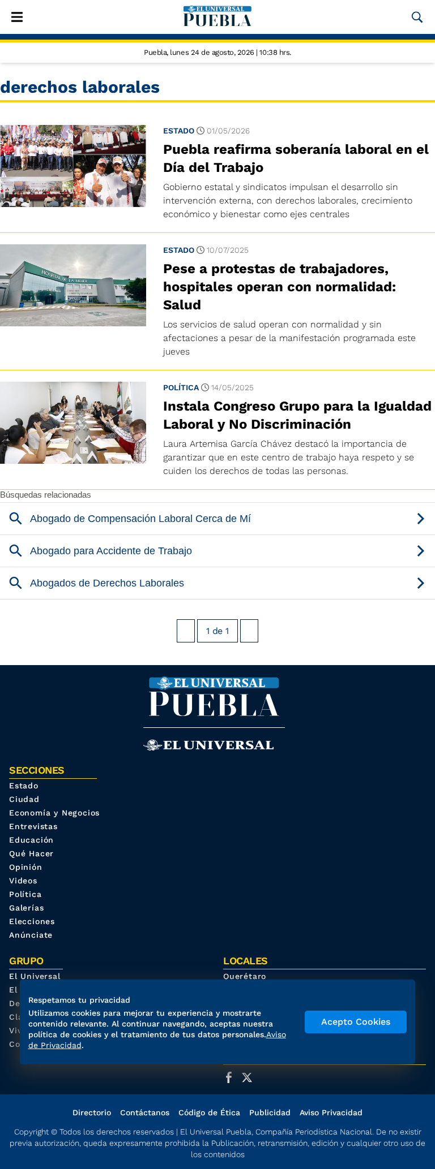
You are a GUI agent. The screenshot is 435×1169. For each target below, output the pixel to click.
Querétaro (244, 976)
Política (181, 387)
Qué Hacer (31, 853)
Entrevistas (33, 826)
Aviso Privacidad (331, 1112)
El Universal (35, 976)
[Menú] (17, 17)
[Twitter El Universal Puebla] (250, 1077)
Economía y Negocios (54, 812)
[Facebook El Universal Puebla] (232, 1077)
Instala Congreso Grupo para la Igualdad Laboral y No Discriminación (297, 415)
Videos (23, 880)
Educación (31, 839)
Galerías (26, 907)
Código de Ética (209, 1112)
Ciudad (24, 799)
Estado (178, 130)
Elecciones (32, 921)
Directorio (91, 1112)
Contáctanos (144, 1112)
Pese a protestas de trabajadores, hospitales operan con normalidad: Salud (279, 287)
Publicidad (270, 1112)
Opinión (25, 867)
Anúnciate (31, 934)
